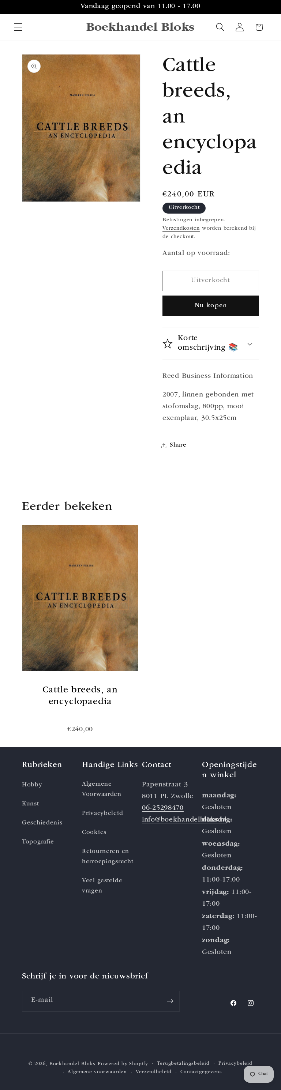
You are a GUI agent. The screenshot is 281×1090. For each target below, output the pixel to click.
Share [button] (178, 445)
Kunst (30, 804)
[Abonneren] (170, 1001)
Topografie (38, 842)
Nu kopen (211, 305)
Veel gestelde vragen (102, 886)
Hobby (32, 785)
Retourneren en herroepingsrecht (108, 857)
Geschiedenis (42, 823)
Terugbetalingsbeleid (183, 1063)
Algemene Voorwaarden (101, 789)
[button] (18, 27)
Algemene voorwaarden (97, 1072)
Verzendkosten (181, 228)
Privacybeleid (102, 814)
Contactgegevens (201, 1072)
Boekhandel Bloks (72, 1064)
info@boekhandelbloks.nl (184, 820)
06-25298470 (163, 808)
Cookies (94, 833)
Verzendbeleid (154, 1072)
